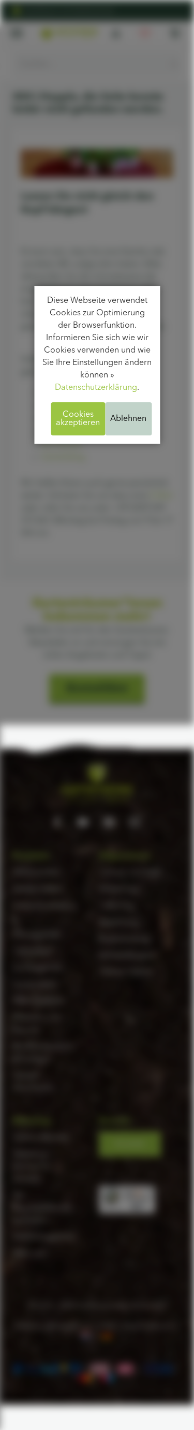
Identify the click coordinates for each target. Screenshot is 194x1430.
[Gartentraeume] (107, 1334)
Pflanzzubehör (39, 1001)
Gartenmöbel (37, 889)
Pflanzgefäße (37, 935)
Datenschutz (71, 1326)
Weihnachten (37, 873)
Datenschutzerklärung (96, 388)
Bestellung (118, 889)
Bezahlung (118, 922)
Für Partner (61, 444)
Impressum (32, 1326)
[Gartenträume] (69, 33)
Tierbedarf (32, 951)
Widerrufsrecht (147, 1326)
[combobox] (97, 64)
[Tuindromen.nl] (86, 1334)
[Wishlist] (145, 33)
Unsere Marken (40, 1138)
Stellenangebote (43, 1237)
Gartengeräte (37, 968)
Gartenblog (63, 457)
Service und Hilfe (130, 873)
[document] (97, 365)
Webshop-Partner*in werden (31, 1167)
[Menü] (149, 1192)
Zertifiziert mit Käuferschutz (69, 10)
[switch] (137, 1206)
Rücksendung (124, 939)
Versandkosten (126, 956)
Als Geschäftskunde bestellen (42, 1208)
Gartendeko (34, 985)
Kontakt (129, 1144)
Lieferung (117, 906)
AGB (106, 1326)
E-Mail (161, 496)
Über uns (29, 1254)
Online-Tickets (125, 972)
